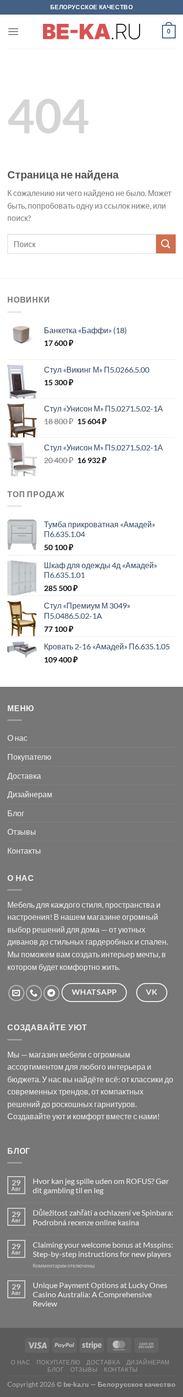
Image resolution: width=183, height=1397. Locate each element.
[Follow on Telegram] (51, 993)
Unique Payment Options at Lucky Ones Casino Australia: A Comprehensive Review (100, 1294)
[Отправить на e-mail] (16, 993)
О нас (17, 737)
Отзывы (21, 831)
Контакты (24, 850)
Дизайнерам (29, 794)
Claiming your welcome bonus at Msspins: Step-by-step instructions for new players (103, 1249)
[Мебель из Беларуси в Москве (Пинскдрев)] (92, 31)
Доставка (24, 775)
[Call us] (34, 993)
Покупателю (29, 756)
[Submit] (166, 243)
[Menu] (13, 31)
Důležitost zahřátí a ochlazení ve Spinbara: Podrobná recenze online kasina (103, 1217)
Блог (15, 813)
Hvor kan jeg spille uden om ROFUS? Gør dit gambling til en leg (101, 1185)
